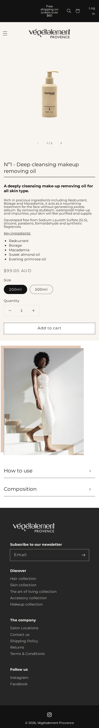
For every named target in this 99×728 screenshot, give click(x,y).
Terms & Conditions (27, 653)
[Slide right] (61, 143)
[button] (69, 11)
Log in (92, 11)
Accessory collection (28, 598)
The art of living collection (33, 591)
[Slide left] (38, 143)
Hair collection (23, 578)
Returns (17, 647)
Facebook (18, 684)
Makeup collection (26, 604)
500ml (41, 289)
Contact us (19, 634)
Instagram (19, 677)
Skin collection (23, 585)
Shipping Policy (24, 641)
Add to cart (49, 328)
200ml (15, 289)
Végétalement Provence (55, 723)
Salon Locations (24, 628)
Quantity (11, 301)
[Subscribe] (83, 555)
